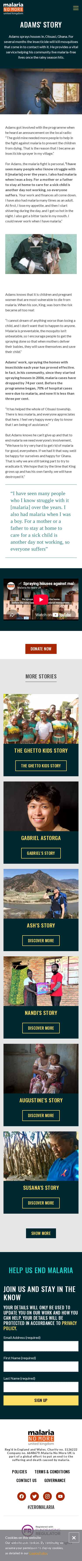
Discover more (41, 940)
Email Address (21, 1337)
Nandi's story (41, 1012)
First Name (19, 1358)
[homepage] (13, 9)
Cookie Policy (38, 1553)
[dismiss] (74, 1537)
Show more (41, 1233)
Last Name (19, 1378)
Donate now (41, 649)
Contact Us (26, 1480)
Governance (55, 1480)
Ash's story (41, 925)
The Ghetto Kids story (41, 750)
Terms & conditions (52, 1471)
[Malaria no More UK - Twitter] (34, 1496)
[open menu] (76, 8)
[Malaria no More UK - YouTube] (60, 1496)
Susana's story (41, 1187)
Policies (19, 1471)
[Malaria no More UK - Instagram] (47, 1496)
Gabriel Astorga (41, 838)
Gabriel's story (42, 853)
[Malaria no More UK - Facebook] (21, 1496)
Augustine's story (41, 1100)
